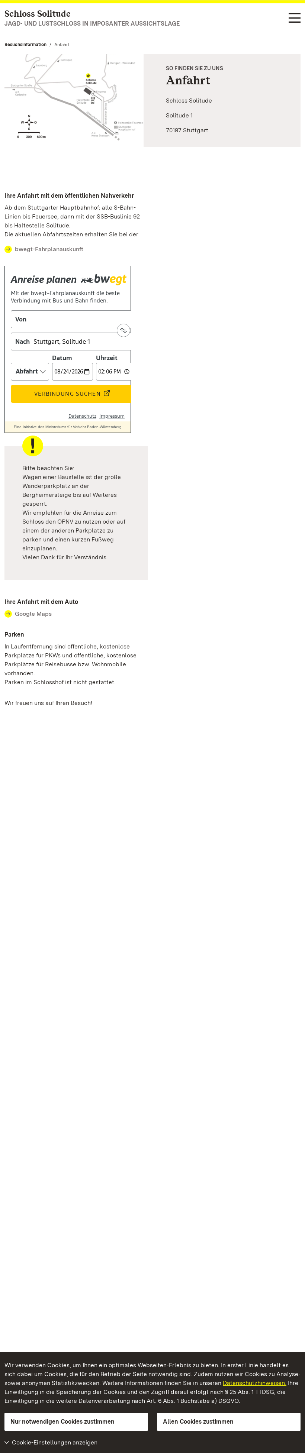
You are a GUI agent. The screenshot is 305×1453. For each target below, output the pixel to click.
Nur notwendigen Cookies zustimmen (62, 1421)
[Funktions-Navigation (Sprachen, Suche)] (295, 18)
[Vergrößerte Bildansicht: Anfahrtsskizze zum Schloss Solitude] (74, 100)
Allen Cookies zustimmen (198, 1421)
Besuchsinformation (25, 44)
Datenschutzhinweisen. (254, 1382)
